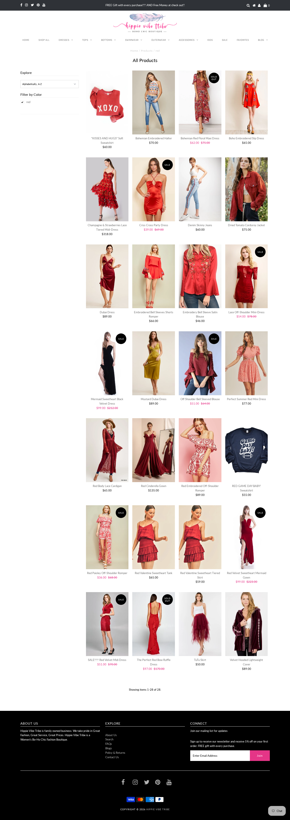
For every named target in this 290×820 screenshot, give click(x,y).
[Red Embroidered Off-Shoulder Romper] (200, 450)
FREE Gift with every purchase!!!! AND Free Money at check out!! (145, 5)
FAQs (108, 743)
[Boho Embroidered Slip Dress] (246, 102)
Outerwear (158, 39)
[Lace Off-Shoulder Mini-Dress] (246, 276)
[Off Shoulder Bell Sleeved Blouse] (200, 363)
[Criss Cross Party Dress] (153, 189)
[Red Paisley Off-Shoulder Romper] (107, 537)
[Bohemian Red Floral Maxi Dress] (200, 102)
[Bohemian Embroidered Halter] (153, 102)
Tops (85, 39)
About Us (111, 735)
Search (109, 739)
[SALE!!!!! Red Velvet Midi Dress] (107, 624)
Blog (261, 39)
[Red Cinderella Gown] (153, 450)
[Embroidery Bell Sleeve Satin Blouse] (200, 276)
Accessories (186, 39)
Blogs (108, 748)
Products (147, 50)
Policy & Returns (115, 752)
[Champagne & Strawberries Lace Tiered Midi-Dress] (107, 189)
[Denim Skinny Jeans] (200, 189)
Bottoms (106, 39)
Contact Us (112, 757)
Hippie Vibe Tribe (158, 809)
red (28, 102)
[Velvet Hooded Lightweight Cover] (246, 624)
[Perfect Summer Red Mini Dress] (246, 363)
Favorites (243, 39)
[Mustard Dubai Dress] (153, 363)
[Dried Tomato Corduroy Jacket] (246, 189)
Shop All (43, 39)
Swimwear (131, 39)
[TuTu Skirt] (200, 624)
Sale (225, 39)
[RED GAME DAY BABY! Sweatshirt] (246, 450)
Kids (210, 39)
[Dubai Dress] (107, 276)
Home (25, 39)
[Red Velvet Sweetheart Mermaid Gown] (246, 537)
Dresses (64, 39)
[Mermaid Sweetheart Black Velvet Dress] (107, 363)
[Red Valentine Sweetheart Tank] (153, 537)
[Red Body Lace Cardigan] (107, 450)
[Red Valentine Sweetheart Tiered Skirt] (200, 537)
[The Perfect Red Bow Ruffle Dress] (153, 624)
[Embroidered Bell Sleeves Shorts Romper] (153, 276)
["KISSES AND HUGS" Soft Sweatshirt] (107, 102)
